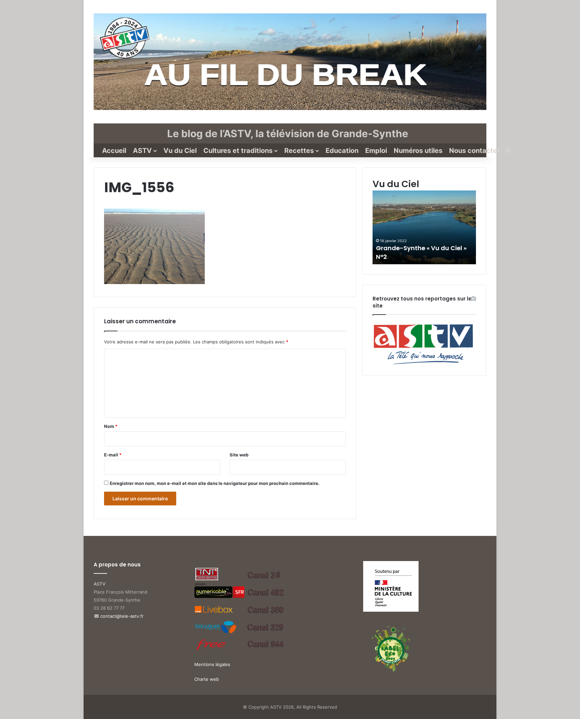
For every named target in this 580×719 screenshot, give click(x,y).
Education (342, 151)
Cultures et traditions (238, 151)
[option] (424, 227)
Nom (110, 426)
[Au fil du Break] (290, 61)
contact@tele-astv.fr (122, 616)
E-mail (113, 454)
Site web (239, 454)
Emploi (376, 151)
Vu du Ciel (180, 151)
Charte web (206, 679)
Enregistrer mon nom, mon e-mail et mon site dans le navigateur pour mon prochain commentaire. (215, 483)
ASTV (142, 151)
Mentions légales (212, 664)
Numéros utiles (418, 151)
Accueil (114, 151)
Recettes (299, 151)
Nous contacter (474, 151)
